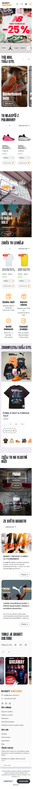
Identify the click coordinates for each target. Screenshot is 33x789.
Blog (2, 744)
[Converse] (22, 48)
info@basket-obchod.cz (11, 695)
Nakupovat (7, 201)
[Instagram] (26, 645)
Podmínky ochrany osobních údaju (12, 725)
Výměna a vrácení (7, 715)
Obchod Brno (5, 740)
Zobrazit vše (23, 125)
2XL (16, 424)
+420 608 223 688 (10, 698)
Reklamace (4, 718)
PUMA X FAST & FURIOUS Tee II (16, 414)
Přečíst (23, 575)
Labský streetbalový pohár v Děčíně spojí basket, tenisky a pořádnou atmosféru (16, 605)
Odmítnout (8, 781)
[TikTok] (15, 645)
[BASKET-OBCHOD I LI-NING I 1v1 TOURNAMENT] (16, 543)
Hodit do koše (8, 430)
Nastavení (16, 784)
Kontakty (4, 734)
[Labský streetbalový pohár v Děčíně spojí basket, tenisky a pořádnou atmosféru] (16, 590)
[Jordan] (10, 48)
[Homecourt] (4, 48)
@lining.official (14, 568)
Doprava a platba (6, 711)
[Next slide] (29, 48)
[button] (15, 38)
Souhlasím (23, 781)
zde (18, 776)
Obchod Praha (6, 737)
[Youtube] (21, 645)
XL (10, 424)
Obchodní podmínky (7, 722)
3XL (22, 424)
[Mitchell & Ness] (16, 48)
